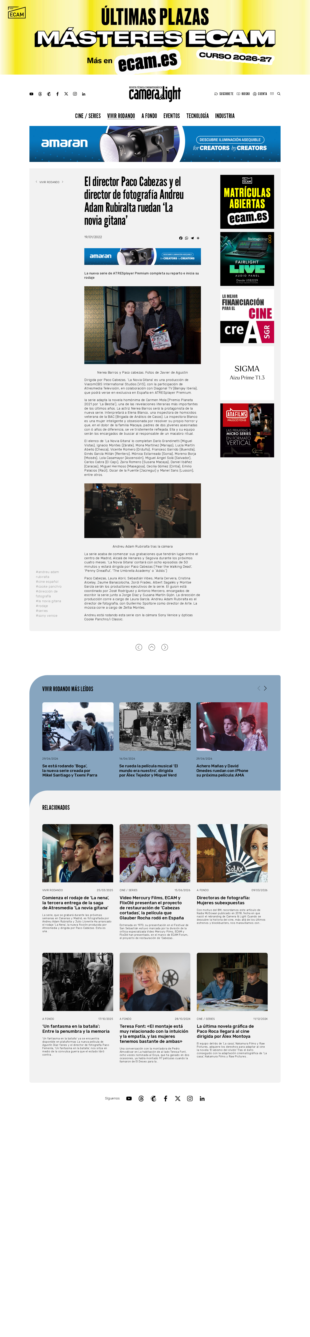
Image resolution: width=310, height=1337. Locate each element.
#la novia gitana (48, 601)
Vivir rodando (121, 116)
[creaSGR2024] (247, 316)
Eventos (172, 116)
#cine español (47, 582)
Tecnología (197, 116)
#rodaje (42, 606)
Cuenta (262, 94)
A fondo (149, 116)
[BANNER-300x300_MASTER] (247, 430)
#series (42, 611)
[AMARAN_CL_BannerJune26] (155, 144)
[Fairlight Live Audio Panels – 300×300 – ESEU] (247, 259)
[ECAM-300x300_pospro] (247, 202)
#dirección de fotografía (47, 593)
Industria (225, 116)
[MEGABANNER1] (155, 37)
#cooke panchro (49, 587)
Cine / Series (88, 116)
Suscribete (226, 94)
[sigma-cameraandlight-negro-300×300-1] (247, 373)
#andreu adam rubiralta (47, 574)
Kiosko (246, 94)
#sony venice (47, 616)
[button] (265, 688)
